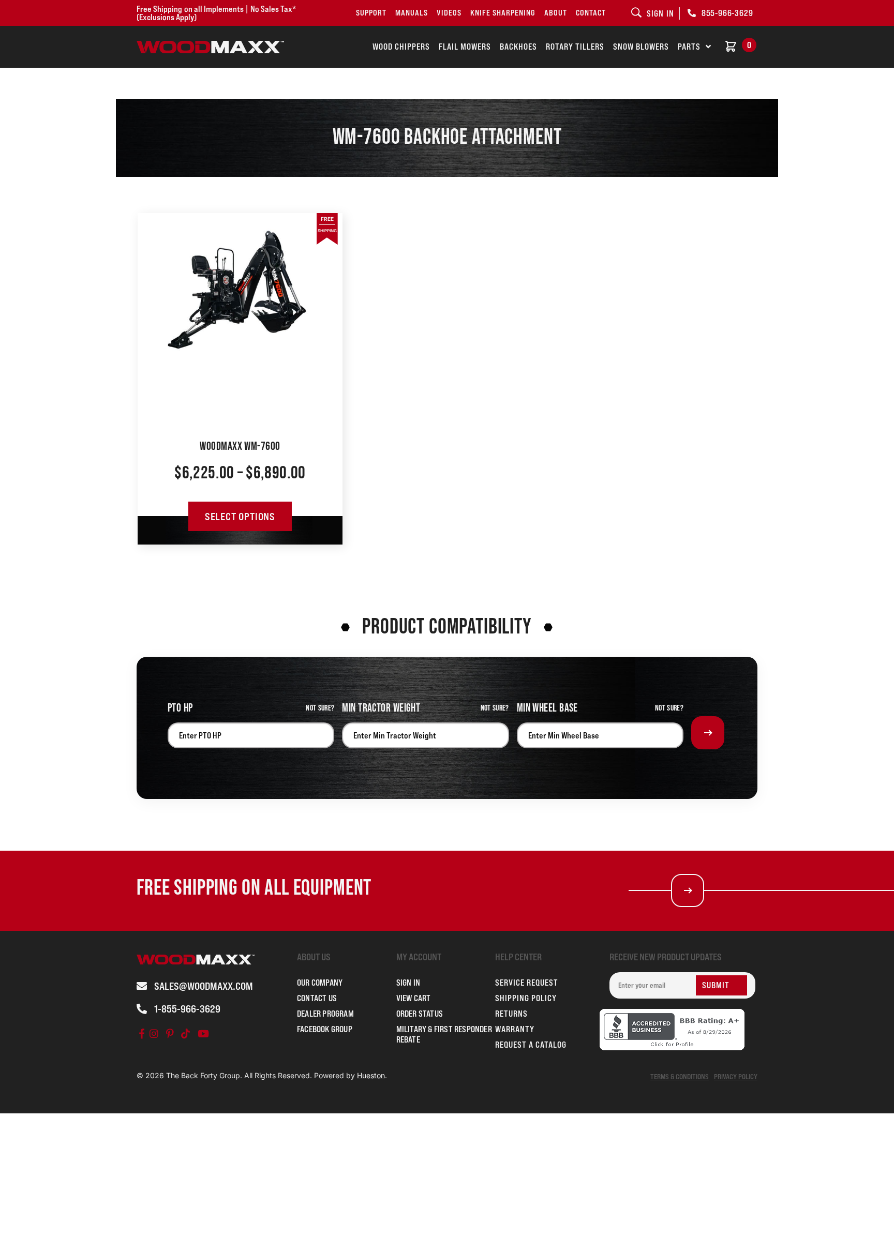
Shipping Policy (526, 998)
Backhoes (518, 46)
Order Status (419, 1013)
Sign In (408, 982)
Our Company (319, 982)
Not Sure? (320, 708)
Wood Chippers (401, 46)
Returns (511, 1013)
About (555, 13)
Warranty (514, 1029)
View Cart (413, 998)
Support (371, 13)
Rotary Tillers (575, 46)
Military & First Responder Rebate (444, 1034)
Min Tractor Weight (381, 708)
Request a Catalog (531, 1044)
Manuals (411, 13)
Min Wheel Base (547, 708)
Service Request (526, 982)
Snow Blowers (641, 46)
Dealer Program (325, 1013)
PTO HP (180, 708)
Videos (449, 13)
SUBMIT (715, 985)
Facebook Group (324, 1029)
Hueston (371, 1075)
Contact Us (317, 998)
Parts (689, 46)
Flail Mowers (465, 46)
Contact (591, 13)
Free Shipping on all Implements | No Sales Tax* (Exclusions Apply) (216, 13)
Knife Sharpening (502, 13)
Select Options (240, 516)
